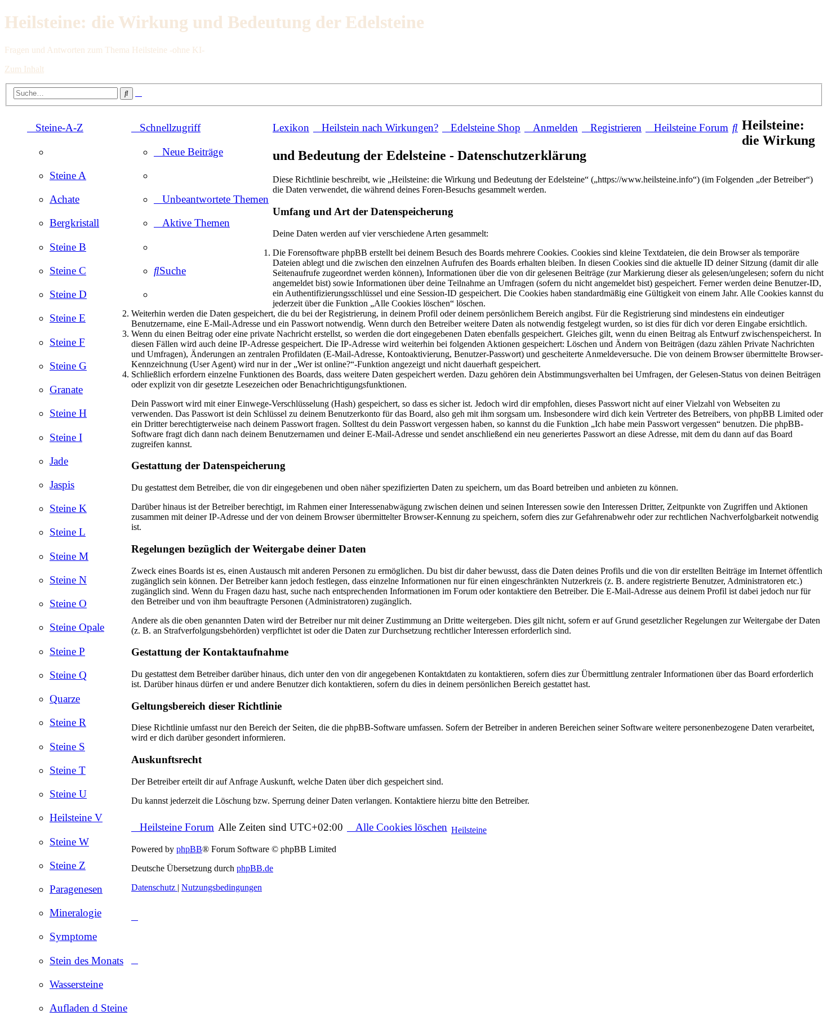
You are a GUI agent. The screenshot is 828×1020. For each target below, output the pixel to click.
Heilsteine (469, 830)
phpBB (189, 849)
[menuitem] (68, 175)
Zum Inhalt (24, 69)
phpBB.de (255, 868)
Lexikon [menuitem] (291, 127)
